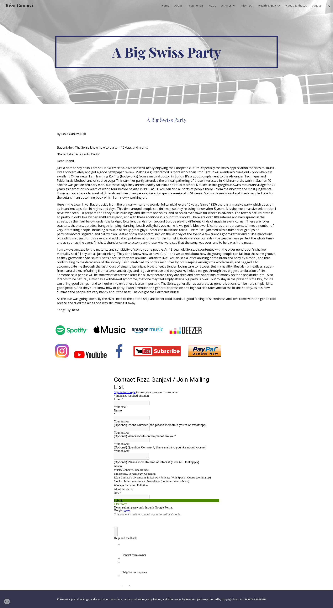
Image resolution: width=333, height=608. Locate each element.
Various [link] (316, 5)
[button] (328, 5)
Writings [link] (226, 5)
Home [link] (165, 5)
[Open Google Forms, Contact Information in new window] (213, 379)
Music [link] (212, 5)
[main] (166, 52)
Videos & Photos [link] (296, 5)
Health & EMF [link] (267, 5)
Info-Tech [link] (247, 5)
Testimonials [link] (195, 5)
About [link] (178, 5)
